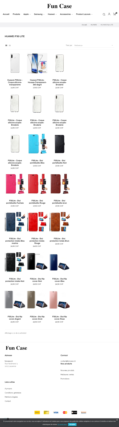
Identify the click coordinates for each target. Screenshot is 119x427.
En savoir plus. (62, 424)
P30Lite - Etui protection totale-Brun (59, 240)
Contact (8, 401)
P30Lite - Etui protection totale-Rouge (37, 241)
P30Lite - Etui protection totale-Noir (14, 280)
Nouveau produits (67, 370)
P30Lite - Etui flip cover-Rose (59, 318)
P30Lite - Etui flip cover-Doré (37, 318)
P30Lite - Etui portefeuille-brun (59, 202)
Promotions (65, 379)
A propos (8, 389)
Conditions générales (13, 393)
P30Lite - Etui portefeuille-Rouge (37, 202)
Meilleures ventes (67, 375)
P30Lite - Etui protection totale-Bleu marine (15, 241)
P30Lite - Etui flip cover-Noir (37, 280)
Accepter (72, 424)
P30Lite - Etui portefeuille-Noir (59, 162)
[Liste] (9, 45)
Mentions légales (11, 397)
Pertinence (93, 45)
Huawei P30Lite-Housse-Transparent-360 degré (37, 82)
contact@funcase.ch (68, 361)
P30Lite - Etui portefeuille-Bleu (37, 162)
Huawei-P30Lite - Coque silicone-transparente (15, 82)
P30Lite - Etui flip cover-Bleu (59, 280)
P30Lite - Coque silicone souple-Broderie (59, 82)
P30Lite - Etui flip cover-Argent (15, 318)
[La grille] (6, 45)
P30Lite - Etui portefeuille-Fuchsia (15, 202)
